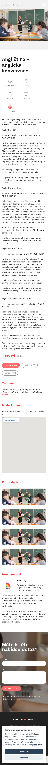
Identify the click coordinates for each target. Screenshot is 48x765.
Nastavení (24, 758)
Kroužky (21, 580)
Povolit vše (24, 751)
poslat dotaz (8, 395)
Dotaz (5, 670)
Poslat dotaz (11, 365)
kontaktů (18, 699)
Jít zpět (9, 373)
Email (4, 659)
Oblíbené (28, 365)
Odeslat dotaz (11, 689)
